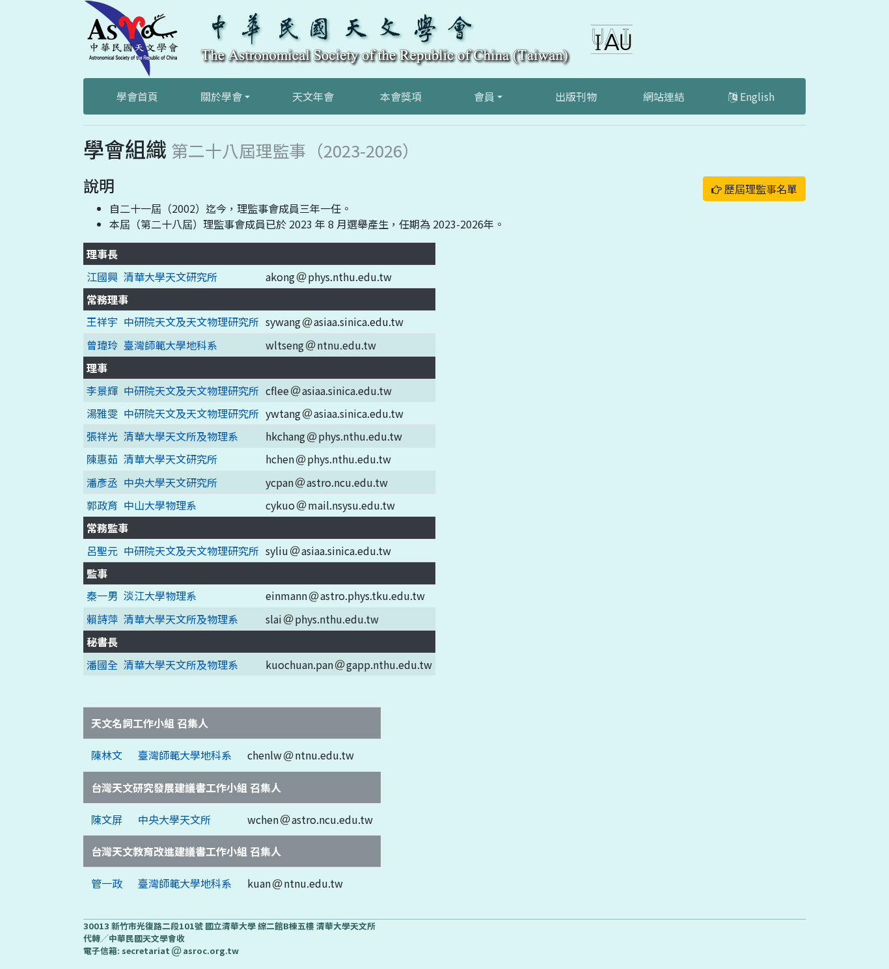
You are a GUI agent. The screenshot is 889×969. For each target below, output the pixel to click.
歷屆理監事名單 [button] (759, 189)
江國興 (102, 276)
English (755, 96)
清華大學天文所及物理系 (181, 436)
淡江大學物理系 (160, 595)
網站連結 (664, 96)
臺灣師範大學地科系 (170, 345)
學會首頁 (137, 96)
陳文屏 (106, 819)
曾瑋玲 (102, 345)
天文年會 (313, 96)
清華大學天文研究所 (170, 276)
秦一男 (102, 595)
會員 (484, 96)
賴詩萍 (102, 619)
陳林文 (106, 755)
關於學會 (221, 96)
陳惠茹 (102, 459)
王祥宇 (102, 321)
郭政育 (102, 505)
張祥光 (102, 436)
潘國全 (102, 664)
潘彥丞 (102, 482)
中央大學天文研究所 (170, 482)
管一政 (106, 883)
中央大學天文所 (174, 819)
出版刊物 (576, 96)
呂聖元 (102, 550)
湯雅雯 (102, 413)
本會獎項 (401, 96)
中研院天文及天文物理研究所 (191, 321)
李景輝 (102, 390)
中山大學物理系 (160, 505)
